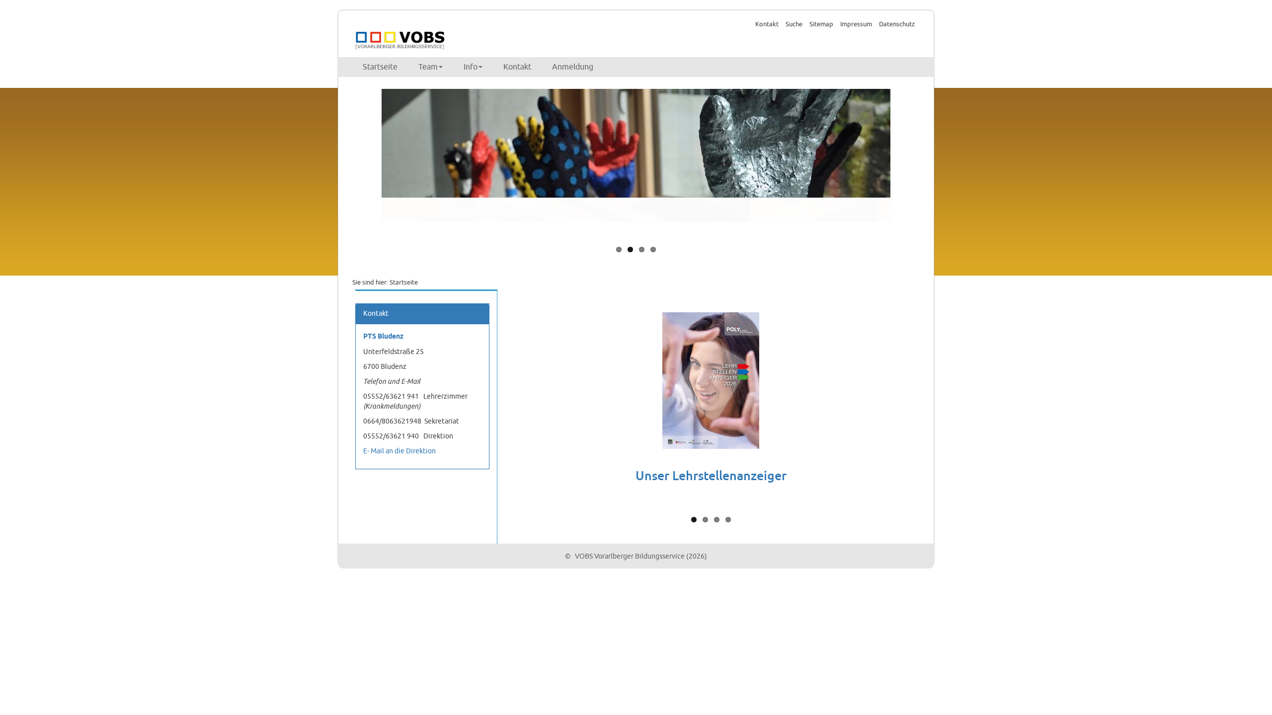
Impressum (856, 24)
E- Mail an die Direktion (399, 451)
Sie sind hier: (370, 282)
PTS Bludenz (383, 337)
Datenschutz (897, 24)
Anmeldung (572, 67)
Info (470, 67)
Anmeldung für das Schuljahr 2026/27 (711, 470)
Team (428, 67)
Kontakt (767, 24)
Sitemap (821, 24)
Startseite (380, 67)
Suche (794, 24)
